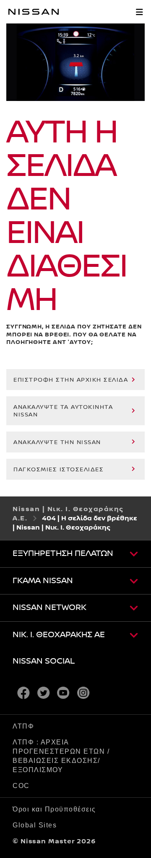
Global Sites (35, 825)
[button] (139, 11)
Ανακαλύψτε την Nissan (57, 442)
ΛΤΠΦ (23, 726)
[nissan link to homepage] (33, 11)
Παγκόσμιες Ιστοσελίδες (58, 469)
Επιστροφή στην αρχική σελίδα (70, 380)
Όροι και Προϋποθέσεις (54, 809)
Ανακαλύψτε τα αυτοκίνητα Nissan (63, 411)
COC (21, 785)
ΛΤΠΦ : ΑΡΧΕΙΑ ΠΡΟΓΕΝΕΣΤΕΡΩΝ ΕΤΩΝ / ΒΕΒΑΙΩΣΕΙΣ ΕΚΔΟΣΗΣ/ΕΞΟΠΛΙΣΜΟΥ (61, 756)
